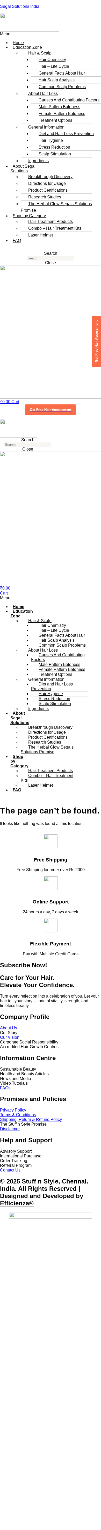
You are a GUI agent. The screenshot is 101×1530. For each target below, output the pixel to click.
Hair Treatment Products (50, 221)
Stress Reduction (54, 147)
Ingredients (38, 161)
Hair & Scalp (40, 53)
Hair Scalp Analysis (57, 80)
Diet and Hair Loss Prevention (66, 133)
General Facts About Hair (62, 73)
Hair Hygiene (51, 140)
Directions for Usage (47, 183)
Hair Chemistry (52, 59)
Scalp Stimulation (55, 154)
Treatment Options (55, 120)
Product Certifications (48, 190)
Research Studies (44, 197)
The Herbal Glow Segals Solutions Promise (56, 207)
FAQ (17, 240)
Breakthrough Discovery (50, 176)
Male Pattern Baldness (59, 107)
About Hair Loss (43, 93)
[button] (25, 34)
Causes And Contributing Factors (58, 657)
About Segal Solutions (22, 168)
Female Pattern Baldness (62, 113)
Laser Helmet (40, 235)
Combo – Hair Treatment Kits (54, 228)
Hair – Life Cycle (54, 66)
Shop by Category (19, 761)
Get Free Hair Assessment (50, 410)
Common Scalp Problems (62, 86)
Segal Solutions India (19, 6)
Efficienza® (17, 1203)
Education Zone (21, 613)
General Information (46, 127)
